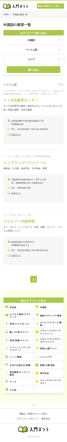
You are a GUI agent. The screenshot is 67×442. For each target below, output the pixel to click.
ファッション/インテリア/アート (20, 348)
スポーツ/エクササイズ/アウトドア (50, 340)
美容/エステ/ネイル (19, 324)
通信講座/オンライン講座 (20, 373)
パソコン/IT (46, 357)
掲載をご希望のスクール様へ (49, 6)
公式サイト (16, 134)
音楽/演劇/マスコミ (19, 340)
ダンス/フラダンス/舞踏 (51, 324)
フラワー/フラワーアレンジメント (50, 332)
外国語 (43, 307)
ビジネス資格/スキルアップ (20, 315)
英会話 (13, 307)
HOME (6, 14)
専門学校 (44, 373)
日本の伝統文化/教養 (20, 365)
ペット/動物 (16, 357)
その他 (13, 390)
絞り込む (33, 69)
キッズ (13, 381)
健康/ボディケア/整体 (51, 315)
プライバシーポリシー (28, 418)
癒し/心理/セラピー (19, 332)
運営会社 (45, 418)
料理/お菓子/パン (48, 348)
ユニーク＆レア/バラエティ (50, 381)
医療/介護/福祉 (47, 365)
